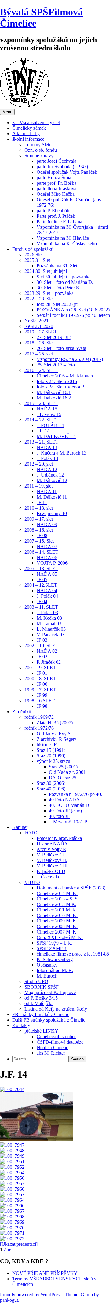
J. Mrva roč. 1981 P (68, 821)
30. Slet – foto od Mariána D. (65, 282)
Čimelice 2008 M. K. (57, 926)
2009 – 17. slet (38, 519)
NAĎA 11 (47, 491)
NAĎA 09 (47, 524)
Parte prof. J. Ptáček (56, 216)
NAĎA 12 (47, 469)
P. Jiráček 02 (49, 662)
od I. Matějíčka (38, 1003)
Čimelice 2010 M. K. (57, 915)
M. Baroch (47, 975)
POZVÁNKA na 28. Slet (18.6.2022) (73, 309)
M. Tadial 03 (49, 623)
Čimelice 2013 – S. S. (58, 898)
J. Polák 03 (47, 612)
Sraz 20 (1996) (51, 755)
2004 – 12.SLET (40, 585)
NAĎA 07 (47, 546)
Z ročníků (21, 711)
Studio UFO (36, 981)
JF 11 (42, 502)
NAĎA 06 (47, 557)
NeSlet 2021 (36, 320)
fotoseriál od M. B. (55, 970)
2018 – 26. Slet (39, 342)
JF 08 (42, 535)
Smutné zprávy (38, 155)
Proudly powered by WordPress (30, 1294)
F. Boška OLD (51, 871)
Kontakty (21, 1025)
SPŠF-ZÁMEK (52, 948)
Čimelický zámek (29, 128)
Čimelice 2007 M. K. (57, 931)
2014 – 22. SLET (41, 419)
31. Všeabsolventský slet (36, 122)
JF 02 (42, 656)
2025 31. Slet (37, 260)
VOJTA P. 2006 (52, 563)
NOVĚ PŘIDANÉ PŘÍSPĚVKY (45, 1273)
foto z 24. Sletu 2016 (57, 381)
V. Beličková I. (51, 854)
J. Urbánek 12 (50, 474)
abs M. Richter (51, 1053)
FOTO (31, 832)
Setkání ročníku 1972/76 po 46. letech (73, 315)
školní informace (28, 139)
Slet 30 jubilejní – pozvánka (63, 276)
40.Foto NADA (64, 799)
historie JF (47, 744)
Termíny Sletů (38, 144)
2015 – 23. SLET (41, 403)
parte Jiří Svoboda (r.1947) (62, 166)
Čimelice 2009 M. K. (57, 920)
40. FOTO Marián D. (69, 805)
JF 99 (42, 695)
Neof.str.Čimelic (52, 1047)
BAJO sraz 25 (62, 777)
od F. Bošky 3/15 (41, 997)
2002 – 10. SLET (41, 645)
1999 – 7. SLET (40, 689)
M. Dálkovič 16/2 (54, 397)
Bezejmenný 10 (52, 513)
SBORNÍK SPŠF (41, 986)
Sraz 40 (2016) (51, 788)
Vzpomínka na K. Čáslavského (67, 243)
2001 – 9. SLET (40, 667)
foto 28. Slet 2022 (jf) (57, 304)
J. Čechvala (48, 876)
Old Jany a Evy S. (54, 733)
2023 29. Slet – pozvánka (49, 293)
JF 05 (42, 579)
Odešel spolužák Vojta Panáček (67, 172)
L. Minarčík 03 (51, 629)
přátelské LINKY (41, 1031)
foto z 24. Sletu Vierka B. (61, 386)
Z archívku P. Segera (57, 739)
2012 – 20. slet (38, 463)
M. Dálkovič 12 (52, 480)
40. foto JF (59, 816)
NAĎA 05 (47, 574)
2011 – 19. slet (38, 485)
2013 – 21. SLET (41, 441)
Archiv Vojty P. (51, 849)
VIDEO (32, 882)
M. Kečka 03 (49, 618)
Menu (7, 112)
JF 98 (42, 706)
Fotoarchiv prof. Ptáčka (59, 838)
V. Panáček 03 (50, 634)
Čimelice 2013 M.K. (56, 904)
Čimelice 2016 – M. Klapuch (65, 375)
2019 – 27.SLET (40, 331)
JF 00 (42, 684)
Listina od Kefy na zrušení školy (55, 1009)
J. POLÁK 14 (50, 425)
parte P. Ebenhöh (53, 210)
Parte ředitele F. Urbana (59, 221)
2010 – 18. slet (38, 507)
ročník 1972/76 (39, 728)
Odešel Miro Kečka (56, 194)
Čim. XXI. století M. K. (60, 937)
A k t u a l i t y (26, 133)
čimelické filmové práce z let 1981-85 (73, 953)
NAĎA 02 (47, 651)
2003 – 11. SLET (41, 607)
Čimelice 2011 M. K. (57, 909)
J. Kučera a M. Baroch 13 (61, 452)
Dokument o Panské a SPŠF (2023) (71, 887)
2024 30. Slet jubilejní (45, 271)
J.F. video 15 (49, 414)
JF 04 (42, 601)
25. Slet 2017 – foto (56, 364)
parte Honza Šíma (54, 177)
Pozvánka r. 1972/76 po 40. (75, 794)
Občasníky (47, 964)
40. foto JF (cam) (65, 810)
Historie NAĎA (52, 843)
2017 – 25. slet (38, 353)
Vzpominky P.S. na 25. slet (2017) (70, 359)
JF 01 (42, 673)
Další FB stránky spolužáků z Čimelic (48, 1020)
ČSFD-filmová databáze (60, 1042)
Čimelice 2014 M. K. (57, 893)
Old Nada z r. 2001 (67, 772)
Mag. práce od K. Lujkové (50, 992)
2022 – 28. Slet (39, 298)
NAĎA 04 (47, 590)
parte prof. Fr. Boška (56, 183)
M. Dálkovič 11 (52, 496)
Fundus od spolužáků (32, 249)
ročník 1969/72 (39, 717)
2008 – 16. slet (38, 530)
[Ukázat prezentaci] (19, 1244)
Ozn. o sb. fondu (40, 150)
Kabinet (20, 827)
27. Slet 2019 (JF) (54, 337)
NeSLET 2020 (38, 326)
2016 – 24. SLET (41, 370)
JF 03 (42, 640)
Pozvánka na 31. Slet (57, 265)
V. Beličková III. (53, 865)
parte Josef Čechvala (56, 161)
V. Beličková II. (52, 860)
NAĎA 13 (47, 447)
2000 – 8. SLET (40, 678)
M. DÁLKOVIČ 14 (56, 436)
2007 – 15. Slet (39, 541)
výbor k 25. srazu (53, 761)
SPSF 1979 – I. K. (54, 942)
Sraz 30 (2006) (51, 783)
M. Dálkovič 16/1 (54, 392)
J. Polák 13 (47, 458)
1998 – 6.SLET (39, 700)
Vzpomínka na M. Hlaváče (63, 238)
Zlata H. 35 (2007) (55, 722)
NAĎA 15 (47, 408)
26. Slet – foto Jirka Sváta (61, 348)
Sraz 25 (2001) (63, 766)
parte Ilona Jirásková (56, 188)
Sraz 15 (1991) (51, 750)
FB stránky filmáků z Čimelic (40, 1014)
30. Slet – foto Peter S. (58, 287)
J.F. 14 (43, 430)
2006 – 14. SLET (41, 552)
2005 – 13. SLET (41, 568)
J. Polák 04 (47, 596)
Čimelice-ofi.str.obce (56, 1036)
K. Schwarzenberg (55, 959)
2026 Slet (33, 254)
